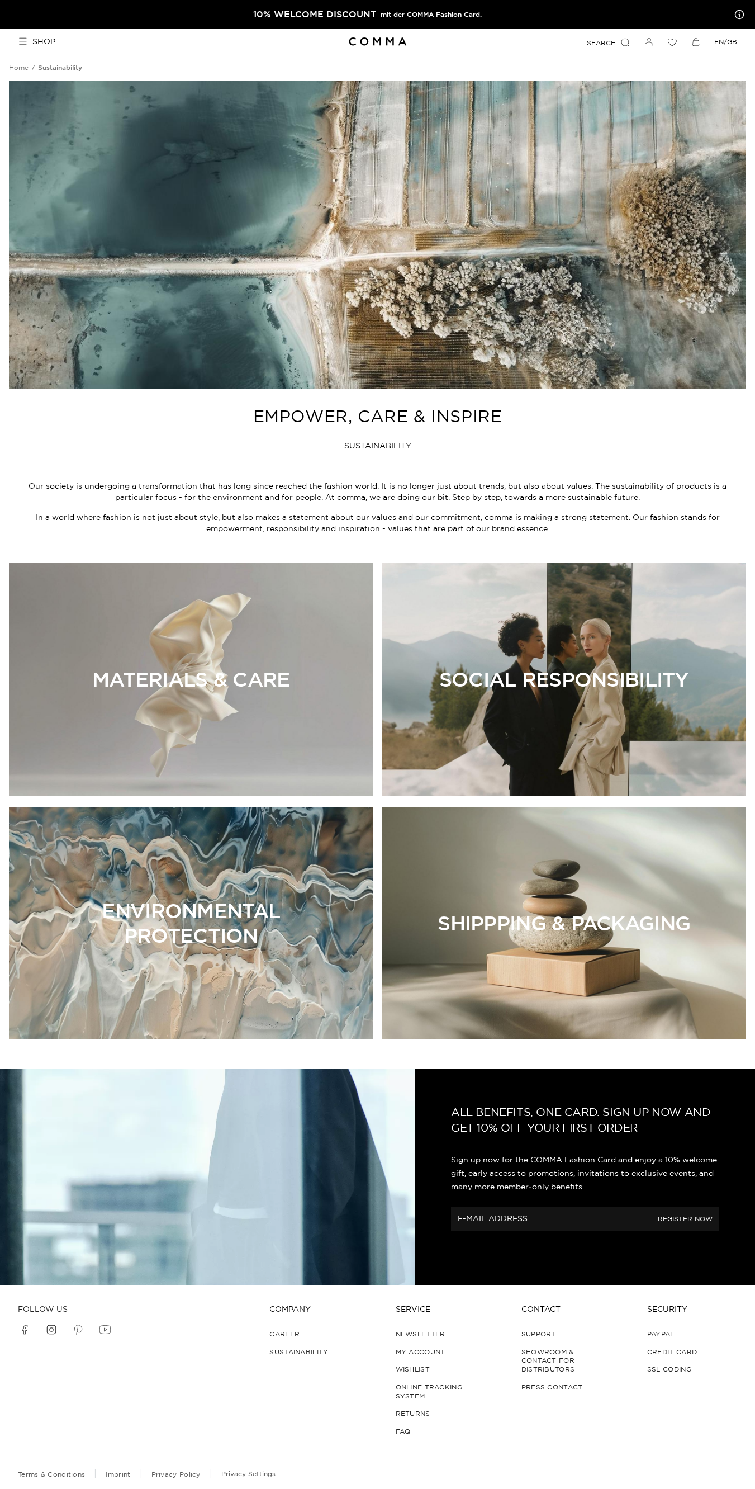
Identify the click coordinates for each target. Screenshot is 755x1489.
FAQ (403, 1431)
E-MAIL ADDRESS (493, 1218)
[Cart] (696, 42)
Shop (43, 41)
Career (284, 1333)
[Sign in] (649, 42)
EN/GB (725, 41)
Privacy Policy (176, 1474)
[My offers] (737, 14)
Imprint (118, 1474)
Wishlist (413, 1369)
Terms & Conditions (51, 1474)
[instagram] (51, 1329)
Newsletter (420, 1333)
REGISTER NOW (685, 1219)
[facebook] (24, 1329)
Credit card (672, 1351)
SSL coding (669, 1369)
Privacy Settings (248, 1473)
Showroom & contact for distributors (548, 1360)
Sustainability (298, 1351)
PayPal (661, 1333)
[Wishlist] (672, 42)
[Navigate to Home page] (377, 41)
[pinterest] (78, 1329)
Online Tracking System (429, 1391)
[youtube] (105, 1329)
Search (601, 42)
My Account (420, 1351)
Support (538, 1333)
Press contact (552, 1387)
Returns (413, 1413)
